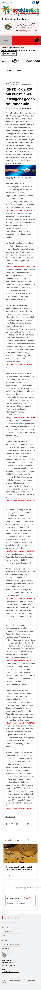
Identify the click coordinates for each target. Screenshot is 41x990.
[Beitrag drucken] (28, 824)
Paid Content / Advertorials (11, 944)
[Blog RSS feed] (4, 955)
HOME (5, 40)
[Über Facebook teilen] (6, 824)
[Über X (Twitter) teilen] (12, 824)
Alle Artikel (7, 71)
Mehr (19, 71)
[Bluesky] (33, 2)
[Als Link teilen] (23, 824)
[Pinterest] (37, 2)
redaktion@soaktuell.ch (10, 972)
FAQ (3, 936)
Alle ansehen (31, 840)
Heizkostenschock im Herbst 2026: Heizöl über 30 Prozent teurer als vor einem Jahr (19, 868)
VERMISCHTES (10, 817)
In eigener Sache (7, 931)
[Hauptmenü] (37, 40)
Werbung (5, 940)
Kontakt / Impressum (9, 923)
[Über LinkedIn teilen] (17, 824)
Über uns (5, 927)
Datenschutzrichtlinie (9, 953)
